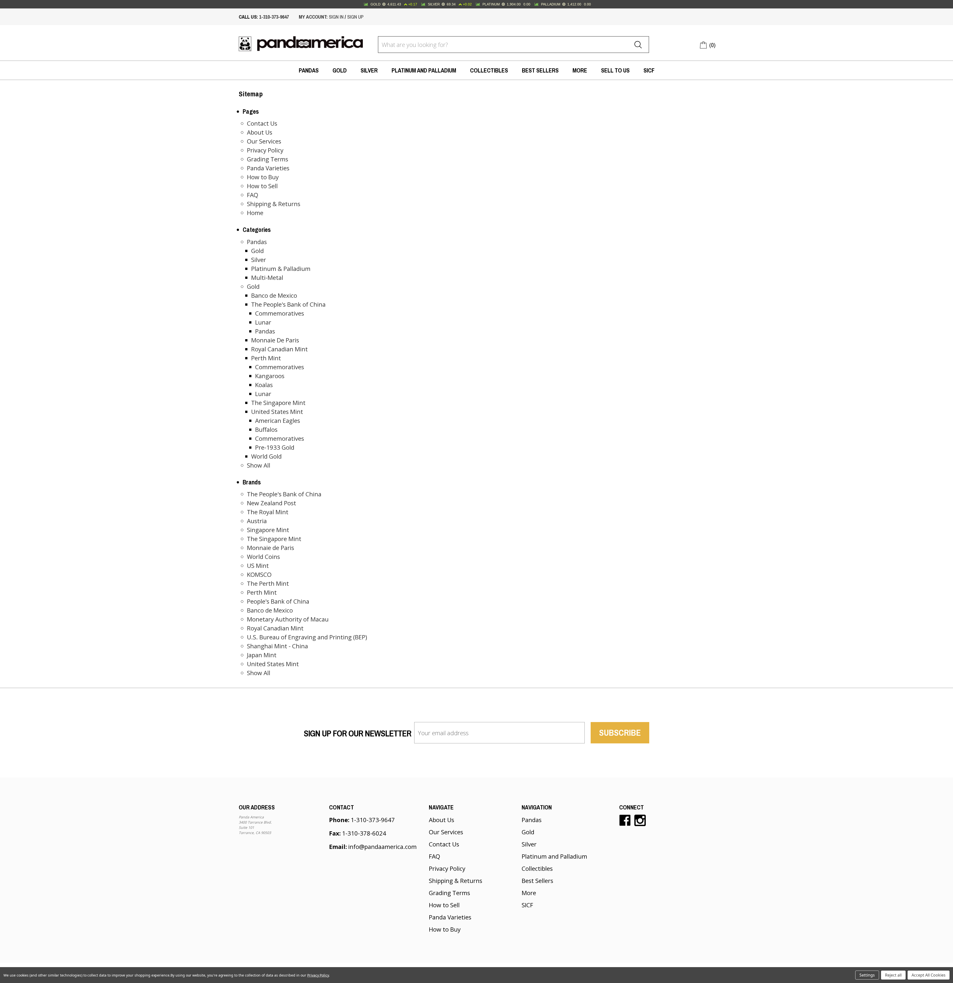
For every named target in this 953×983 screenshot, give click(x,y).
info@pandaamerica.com (382, 846)
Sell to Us (615, 70)
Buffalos (266, 429)
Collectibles (489, 70)
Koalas (264, 385)
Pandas (309, 70)
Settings (867, 975)
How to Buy (263, 177)
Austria (257, 521)
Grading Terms (267, 159)
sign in (336, 16)
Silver (369, 70)
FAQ (252, 195)
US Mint (258, 565)
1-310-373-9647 (274, 16)
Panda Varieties (268, 168)
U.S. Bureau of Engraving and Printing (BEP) (307, 637)
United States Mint (277, 411)
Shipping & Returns (273, 204)
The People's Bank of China (288, 304)
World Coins (263, 556)
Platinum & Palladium (280, 268)
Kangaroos (269, 376)
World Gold (266, 456)
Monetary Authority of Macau (288, 619)
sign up (355, 16)
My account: (313, 16)
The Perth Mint (268, 583)
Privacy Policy (265, 150)
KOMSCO (259, 574)
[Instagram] (640, 820)
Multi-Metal (267, 277)
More (580, 70)
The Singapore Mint (278, 403)
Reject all (893, 975)
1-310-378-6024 (364, 833)
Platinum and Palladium (424, 70)
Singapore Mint (268, 530)
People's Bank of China (278, 601)
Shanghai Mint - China (277, 646)
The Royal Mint (267, 512)
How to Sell (262, 186)
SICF (649, 70)
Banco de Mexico (274, 295)
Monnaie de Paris (270, 548)
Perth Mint (266, 358)
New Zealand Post (271, 503)
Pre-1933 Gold (274, 447)
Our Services (264, 141)
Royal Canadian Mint (279, 349)
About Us (259, 132)
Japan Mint (261, 655)
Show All (258, 465)
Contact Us (262, 123)
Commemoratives (279, 313)
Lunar (263, 322)
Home (255, 213)
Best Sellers (540, 70)
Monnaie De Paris (275, 340)
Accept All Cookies (929, 975)
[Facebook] (625, 820)
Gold (340, 70)
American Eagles (277, 420)
